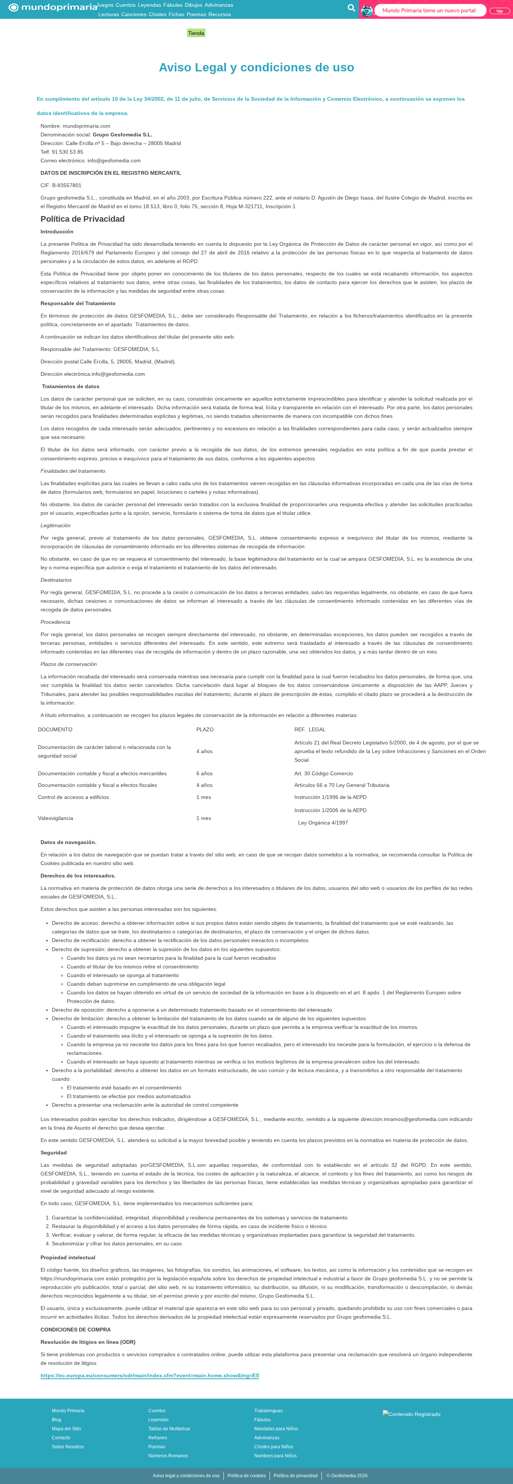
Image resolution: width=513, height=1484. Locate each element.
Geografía (108, 24)
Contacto (61, 1437)
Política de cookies (247, 1475)
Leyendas (149, 5)
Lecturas (108, 14)
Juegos (104, 5)
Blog (180, 33)
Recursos (219, 14)
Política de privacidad (296, 1475)
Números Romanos (168, 1455)
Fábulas (173, 5)
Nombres (223, 24)
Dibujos (193, 5)
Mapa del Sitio (66, 1428)
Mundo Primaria (68, 1410)
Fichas (176, 14)
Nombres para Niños (275, 1455)
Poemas (196, 14)
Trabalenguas (193, 24)
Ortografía (161, 33)
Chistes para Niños (273, 1446)
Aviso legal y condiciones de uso (186, 1475)
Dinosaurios (160, 24)
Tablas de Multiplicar (169, 1428)
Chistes (157, 14)
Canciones (133, 14)
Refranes (133, 24)
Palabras (135, 33)
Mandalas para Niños (276, 1428)
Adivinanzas (219, 5)
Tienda (196, 33)
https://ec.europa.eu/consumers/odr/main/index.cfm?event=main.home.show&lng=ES (150, 1375)
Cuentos (126, 5)
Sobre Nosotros (68, 1446)
